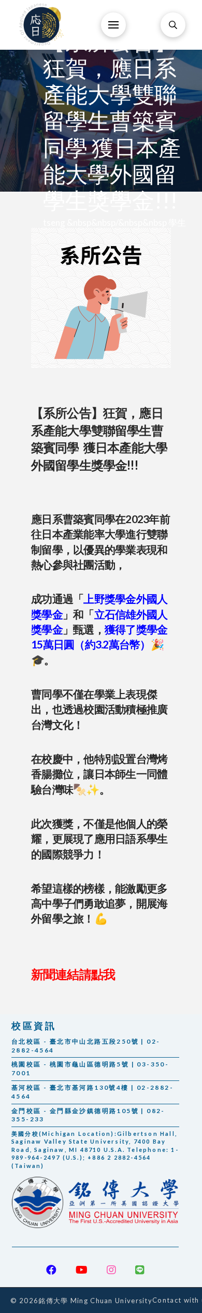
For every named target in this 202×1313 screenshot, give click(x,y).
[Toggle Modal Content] (173, 24)
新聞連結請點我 (73, 974)
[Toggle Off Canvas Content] (113, 24)
